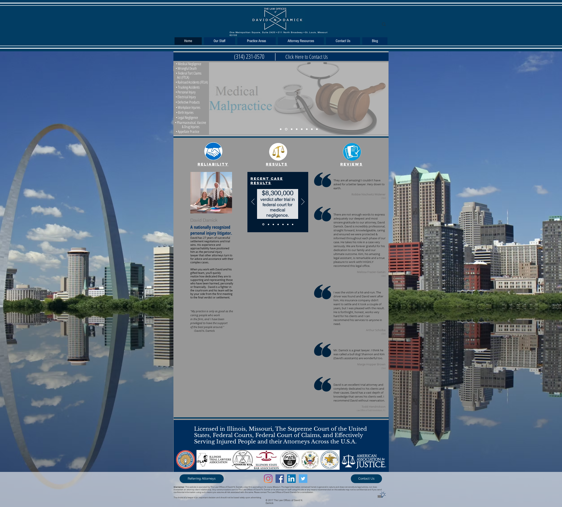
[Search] (384, 24)
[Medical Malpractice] (280, 129)
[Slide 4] (278, 224)
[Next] (302, 201)
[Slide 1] (263, 224)
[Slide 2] (268, 224)
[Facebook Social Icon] (280, 478)
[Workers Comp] (312, 129)
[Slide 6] (287, 224)
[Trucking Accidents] (296, 129)
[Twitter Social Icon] (303, 478)
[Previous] (253, 201)
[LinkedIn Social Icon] (291, 478)
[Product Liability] (307, 129)
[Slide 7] (292, 224)
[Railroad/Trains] (291, 129)
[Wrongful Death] (302, 129)
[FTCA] (286, 129)
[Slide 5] (283, 224)
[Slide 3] (273, 224)
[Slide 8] (317, 129)
